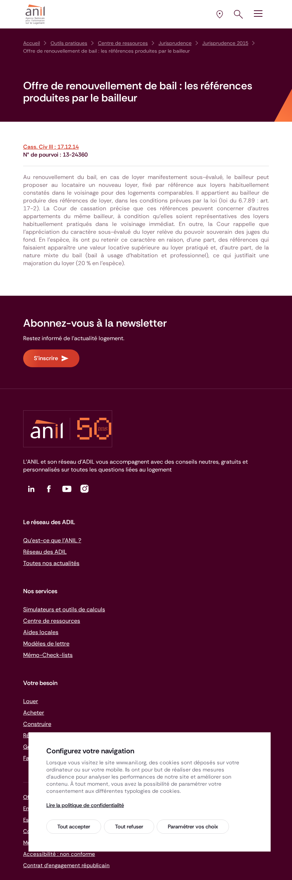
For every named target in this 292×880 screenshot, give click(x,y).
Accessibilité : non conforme (59, 854)
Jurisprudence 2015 (225, 43)
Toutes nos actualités (51, 563)
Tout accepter (73, 826)
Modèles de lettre (46, 643)
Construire (37, 724)
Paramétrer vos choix (193, 826)
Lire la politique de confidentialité (85, 805)
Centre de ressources (123, 43)
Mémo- (48, 655)
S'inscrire (46, 358)
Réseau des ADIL (45, 551)
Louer (30, 701)
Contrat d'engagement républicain (66, 865)
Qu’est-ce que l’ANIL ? (52, 540)
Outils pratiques (69, 43)
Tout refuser (129, 826)
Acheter (33, 712)
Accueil (31, 43)
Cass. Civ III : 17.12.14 (51, 147)
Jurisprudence (175, 43)
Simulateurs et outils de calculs (64, 609)
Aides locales (40, 632)
